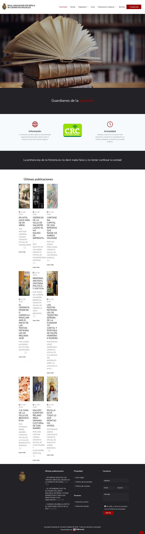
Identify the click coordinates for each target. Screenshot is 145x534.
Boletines (122, 7)
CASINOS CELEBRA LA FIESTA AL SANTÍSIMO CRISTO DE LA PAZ (57, 506)
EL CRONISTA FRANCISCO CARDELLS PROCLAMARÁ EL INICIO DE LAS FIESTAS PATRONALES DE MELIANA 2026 (24, 322)
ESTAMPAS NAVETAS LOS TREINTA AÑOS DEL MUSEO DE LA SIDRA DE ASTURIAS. (57, 479)
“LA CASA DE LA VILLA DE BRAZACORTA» (24, 415)
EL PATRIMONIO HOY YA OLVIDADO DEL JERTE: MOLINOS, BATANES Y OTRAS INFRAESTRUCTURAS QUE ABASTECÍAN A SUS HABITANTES (57, 494)
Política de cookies (82, 486)
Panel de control (81, 502)
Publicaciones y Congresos (106, 7)
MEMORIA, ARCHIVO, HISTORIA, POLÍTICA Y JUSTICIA (38, 283)
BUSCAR (134, 7)
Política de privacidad (83, 482)
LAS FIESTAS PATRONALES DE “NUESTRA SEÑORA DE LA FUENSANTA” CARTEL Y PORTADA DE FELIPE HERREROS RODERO (52, 322)
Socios (93, 7)
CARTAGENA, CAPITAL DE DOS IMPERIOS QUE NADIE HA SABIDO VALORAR (52, 228)
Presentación (63, 7)
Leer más (22, 252)
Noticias (72, 7)
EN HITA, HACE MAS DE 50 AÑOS (24, 221)
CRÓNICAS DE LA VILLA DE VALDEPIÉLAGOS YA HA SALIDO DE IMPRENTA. (38, 229)
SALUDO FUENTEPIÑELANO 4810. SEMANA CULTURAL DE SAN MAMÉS (38, 419)
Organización (82, 7)
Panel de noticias (82, 506)
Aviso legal (79, 477)
